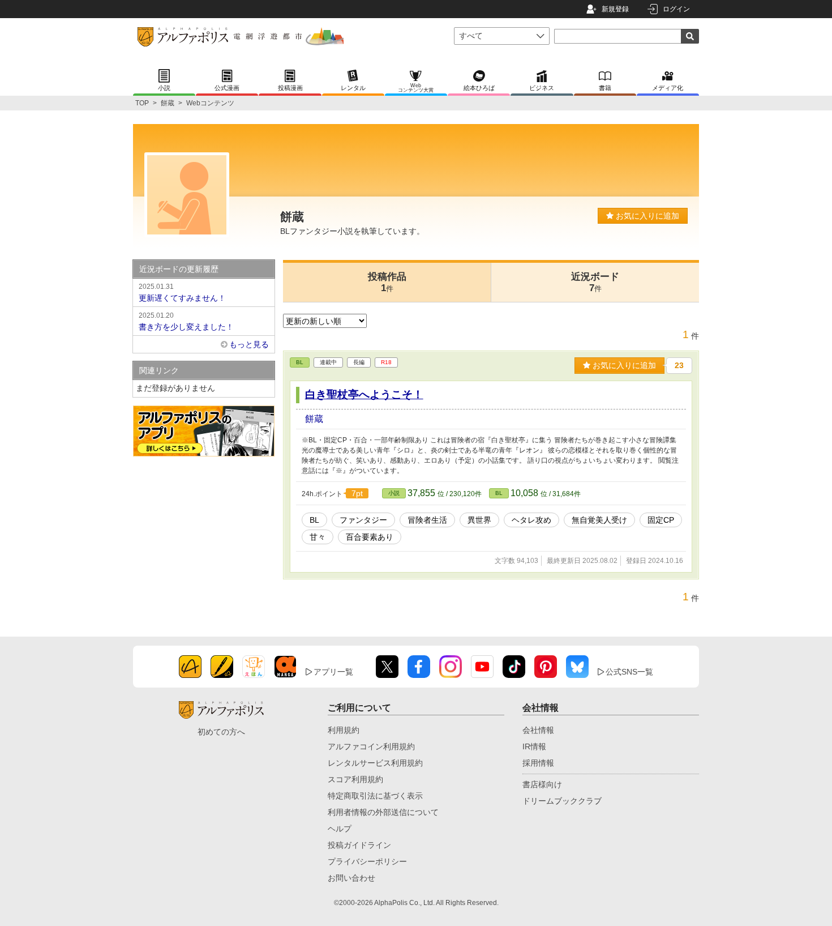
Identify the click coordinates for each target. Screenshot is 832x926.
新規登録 (615, 9)
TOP (142, 103)
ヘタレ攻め (531, 519)
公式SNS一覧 (629, 671)
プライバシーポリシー (367, 861)
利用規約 (343, 730)
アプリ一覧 (333, 671)
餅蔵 (167, 103)
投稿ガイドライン (359, 845)
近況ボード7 (595, 282)
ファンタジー (363, 519)
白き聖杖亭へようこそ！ (364, 394)
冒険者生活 (427, 519)
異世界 (479, 519)
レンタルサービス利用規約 (375, 762)
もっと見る (249, 344)
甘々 (317, 536)
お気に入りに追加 (646, 215)
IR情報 (534, 746)
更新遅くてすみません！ (182, 292)
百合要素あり (369, 536)
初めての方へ (221, 731)
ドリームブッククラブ (562, 800)
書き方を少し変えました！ (186, 321)
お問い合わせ (351, 877)
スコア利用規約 (355, 779)
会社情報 (538, 730)
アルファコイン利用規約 (371, 746)
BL (299, 362)
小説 (394, 493)
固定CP (660, 519)
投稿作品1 (387, 282)
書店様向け (542, 784)
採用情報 (538, 762)
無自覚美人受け (599, 519)
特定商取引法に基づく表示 (375, 795)
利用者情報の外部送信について (383, 812)
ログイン (676, 9)
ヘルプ (339, 828)
